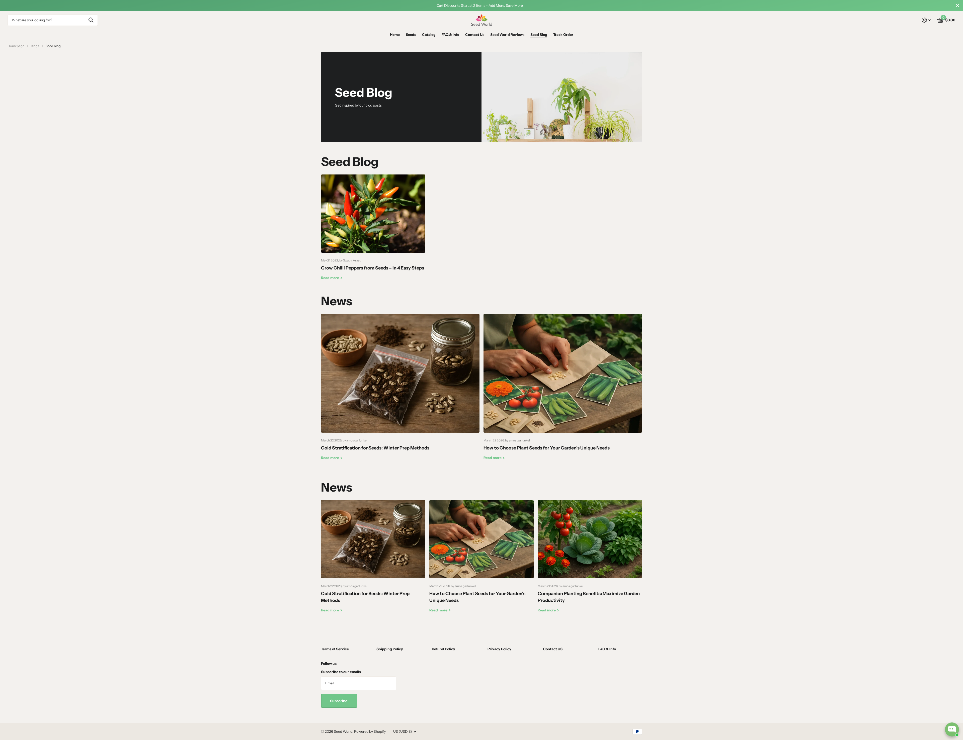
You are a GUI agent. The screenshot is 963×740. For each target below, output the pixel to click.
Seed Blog (538, 34)
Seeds (411, 34)
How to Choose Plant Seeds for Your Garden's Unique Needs (563, 391)
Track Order (563, 34)
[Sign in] (926, 20)
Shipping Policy (389, 649)
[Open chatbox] (952, 729)
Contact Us (474, 34)
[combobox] (53, 20)
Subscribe (339, 701)
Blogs (35, 46)
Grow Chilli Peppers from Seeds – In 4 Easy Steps (373, 231)
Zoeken (91, 20)
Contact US (553, 649)
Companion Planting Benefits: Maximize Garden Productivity (590, 560)
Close (957, 5)
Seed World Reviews (507, 34)
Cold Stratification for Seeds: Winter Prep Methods (400, 391)
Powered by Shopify (370, 731)
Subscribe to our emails (341, 672)
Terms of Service (335, 649)
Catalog (429, 34)
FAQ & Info (450, 34)
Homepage (16, 46)
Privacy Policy (499, 649)
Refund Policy (443, 649)
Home (395, 34)
